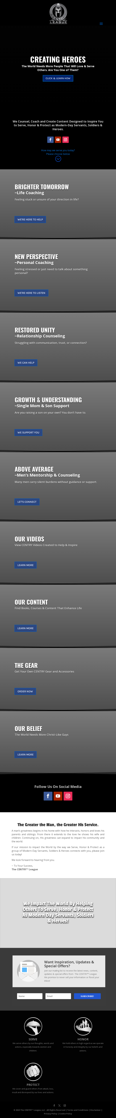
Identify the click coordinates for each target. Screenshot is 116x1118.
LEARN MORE (26, 565)
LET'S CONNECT (27, 501)
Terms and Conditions (77, 1110)
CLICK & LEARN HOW (58, 78)
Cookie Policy (65, 1113)
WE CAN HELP (26, 362)
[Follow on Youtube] (58, 140)
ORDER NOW (25, 691)
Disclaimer (95, 1110)
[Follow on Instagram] (65, 140)
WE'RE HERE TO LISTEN (31, 293)
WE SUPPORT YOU (28, 432)
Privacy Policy (50, 1113)
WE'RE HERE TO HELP (30, 219)
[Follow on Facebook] (50, 140)
